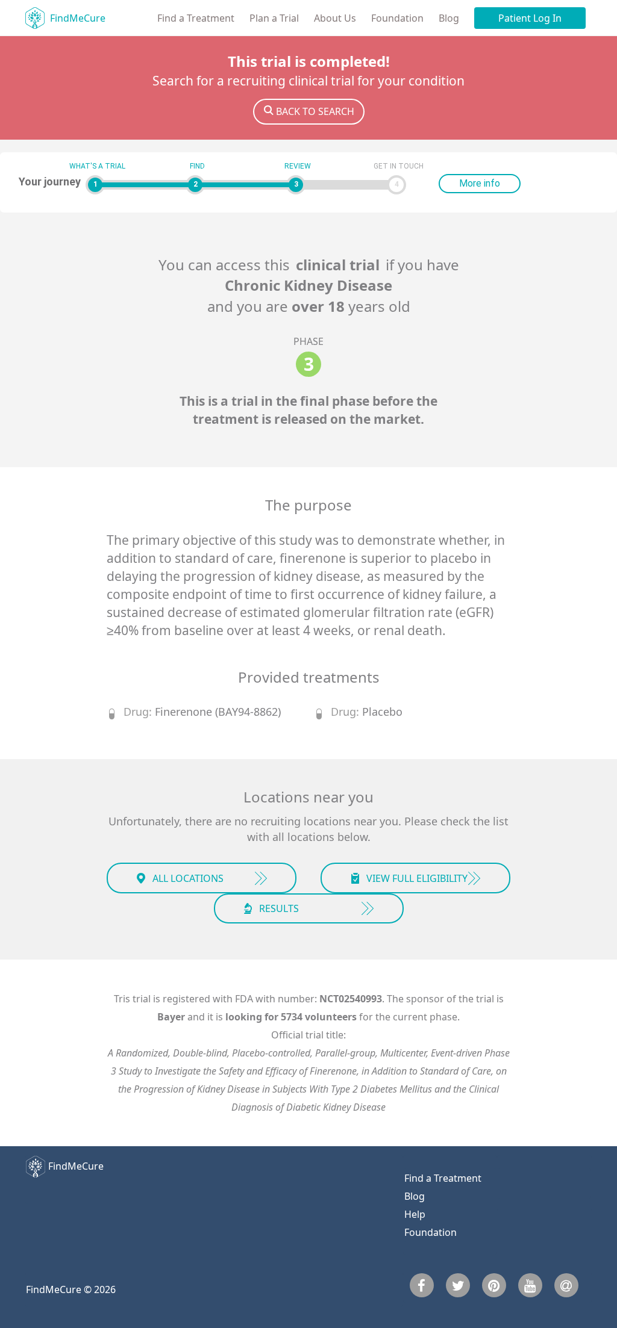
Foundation (397, 18)
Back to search (315, 111)
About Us (335, 18)
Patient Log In (530, 18)
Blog (449, 18)
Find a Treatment (195, 18)
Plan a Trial (274, 18)
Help (414, 1214)
